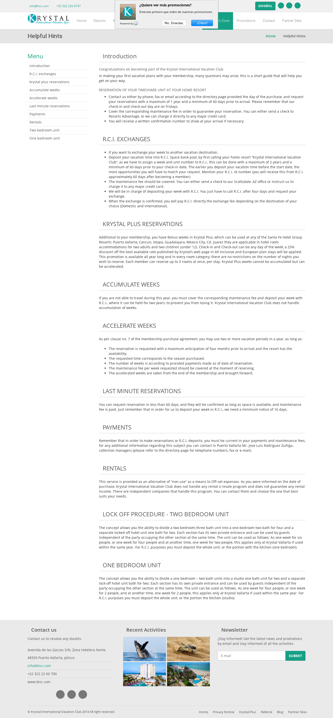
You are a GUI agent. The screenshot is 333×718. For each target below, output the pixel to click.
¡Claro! (202, 23)
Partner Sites (292, 21)
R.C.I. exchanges (42, 73)
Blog (280, 712)
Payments (37, 114)
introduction (39, 65)
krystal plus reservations (49, 82)
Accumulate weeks (44, 90)
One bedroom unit (44, 138)
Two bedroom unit (44, 130)
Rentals (35, 122)
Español (265, 6)
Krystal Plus (247, 712)
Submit (295, 655)
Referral (266, 712)
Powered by (127, 23)
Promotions (246, 21)
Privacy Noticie (223, 712)
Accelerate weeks (43, 98)
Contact (269, 21)
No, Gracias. (174, 23)
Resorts (100, 21)
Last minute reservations (49, 106)
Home (81, 21)
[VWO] (139, 23)
